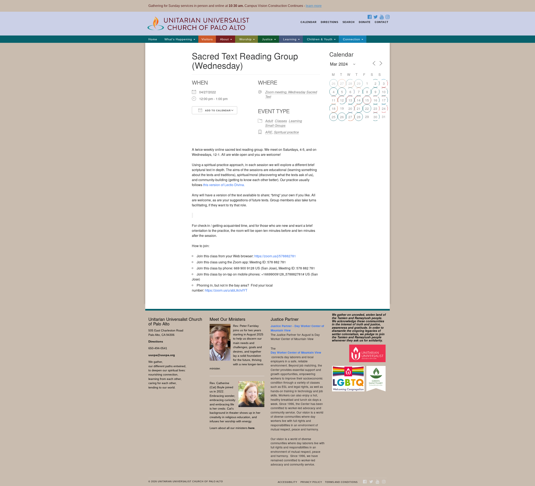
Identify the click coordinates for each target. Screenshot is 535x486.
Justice (267, 39)
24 (384, 108)
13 (350, 100)
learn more (314, 6)
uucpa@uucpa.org (161, 355)
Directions (329, 22)
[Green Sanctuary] (376, 376)
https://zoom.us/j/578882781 (275, 256)
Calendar (309, 22)
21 (358, 108)
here (251, 428)
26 (333, 83)
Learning (290, 39)
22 (367, 108)
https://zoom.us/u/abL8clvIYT (226, 290)
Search (349, 22)
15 (367, 100)
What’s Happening (178, 39)
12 (342, 100)
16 (375, 100)
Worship (245, 39)
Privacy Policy (311, 482)
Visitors (207, 39)
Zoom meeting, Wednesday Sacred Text (291, 94)
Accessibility (287, 482)
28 (350, 83)
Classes (281, 120)
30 (375, 116)
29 (358, 83)
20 (350, 108)
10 (384, 91)
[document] (267, 173)
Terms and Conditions (341, 482)
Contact (381, 22)
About (224, 39)
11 (333, 100)
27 (342, 83)
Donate (365, 22)
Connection (351, 39)
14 (358, 100)
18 (333, 108)
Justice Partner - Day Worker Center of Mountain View (297, 328)
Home (152, 39)
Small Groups (275, 125)
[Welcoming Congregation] (349, 376)
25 (333, 116)
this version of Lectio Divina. (224, 184)
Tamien (342, 318)
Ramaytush (363, 318)
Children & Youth (320, 39)
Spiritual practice (286, 132)
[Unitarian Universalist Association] (368, 353)
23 (375, 108)
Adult (269, 120)
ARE (268, 132)
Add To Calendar (217, 110)
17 (384, 100)
